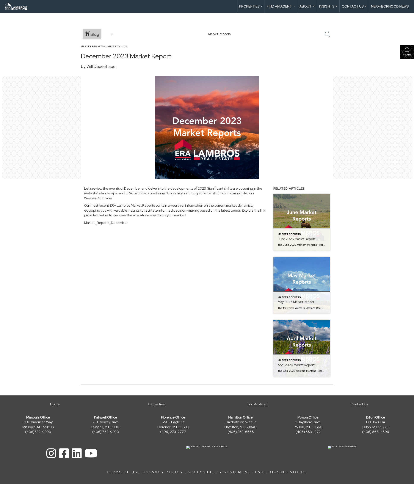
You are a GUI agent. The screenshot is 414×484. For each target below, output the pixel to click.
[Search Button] (327, 34)
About (308, 8)
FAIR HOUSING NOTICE (281, 472)
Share (407, 54)
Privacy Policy (163, 472)
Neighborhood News (390, 6)
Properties (251, 8)
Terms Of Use (123, 472)
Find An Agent (281, 8)
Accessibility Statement (219, 472)
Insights (328, 8)
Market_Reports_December (106, 222)
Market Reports (92, 46)
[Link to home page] (18, 6)
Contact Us (355, 8)
